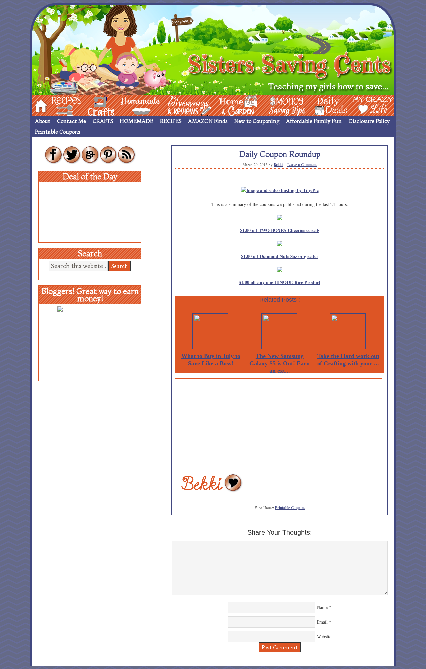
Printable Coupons (57, 131)
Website (324, 636)
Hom (39, 105)
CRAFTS (103, 121)
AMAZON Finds (208, 121)
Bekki (278, 164)
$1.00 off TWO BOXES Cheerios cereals (280, 230)
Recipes (60, 105)
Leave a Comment (302, 164)
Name (322, 607)
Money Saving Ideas (285, 105)
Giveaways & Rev (184, 105)
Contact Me (71, 121)
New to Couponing (256, 121)
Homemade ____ (132, 105)
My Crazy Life (362, 105)
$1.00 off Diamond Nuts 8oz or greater (279, 256)
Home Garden (232, 105)
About (42, 121)
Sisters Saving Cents (213, 49)
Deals (328, 105)
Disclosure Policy (369, 121)
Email (322, 622)
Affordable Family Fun (314, 121)
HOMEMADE (136, 121)
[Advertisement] (279, 426)
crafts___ (91, 105)
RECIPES (170, 121)
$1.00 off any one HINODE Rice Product (279, 282)
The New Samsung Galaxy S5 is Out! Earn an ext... (279, 363)
